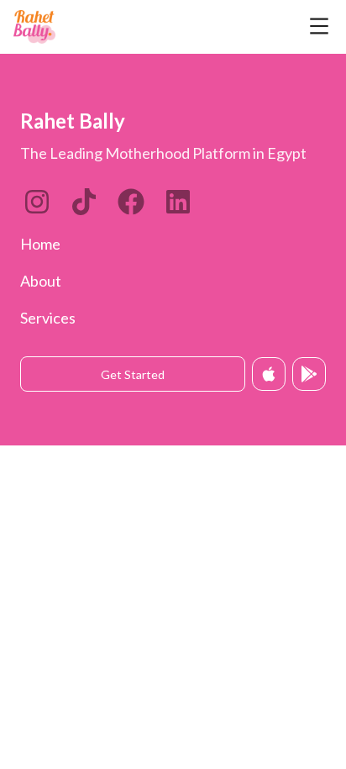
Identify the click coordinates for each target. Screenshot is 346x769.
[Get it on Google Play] (309, 374)
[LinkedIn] (84, 202)
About (40, 280)
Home (40, 243)
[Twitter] (131, 202)
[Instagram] (37, 202)
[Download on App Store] (269, 374)
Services (48, 317)
